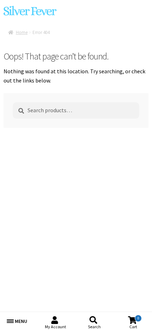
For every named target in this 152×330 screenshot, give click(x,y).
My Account (55, 326)
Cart (134, 322)
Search (94, 326)
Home (22, 32)
